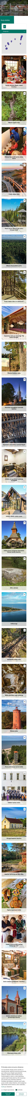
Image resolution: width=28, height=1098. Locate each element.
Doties (6, 84)
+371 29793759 (8, 546)
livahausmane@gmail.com (11, 687)
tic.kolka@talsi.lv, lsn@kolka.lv (12, 508)
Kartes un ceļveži (6, 14)
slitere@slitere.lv (9, 723)
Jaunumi (6, 6)
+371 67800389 (8, 117)
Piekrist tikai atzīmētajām (21, 1094)
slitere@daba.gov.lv (9, 115)
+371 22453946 (8, 689)
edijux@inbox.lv (8, 437)
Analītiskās (20, 1090)
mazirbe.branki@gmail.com (11, 79)
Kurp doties (21, 6)
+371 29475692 (8, 940)
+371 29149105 (8, 618)
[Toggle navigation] (25, 2)
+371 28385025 (8, 725)
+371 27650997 (8, 439)
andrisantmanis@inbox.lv (11, 329)
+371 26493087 (8, 332)
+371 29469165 (8, 81)
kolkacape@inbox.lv (9, 616)
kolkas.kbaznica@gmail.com (11, 544)
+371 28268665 (8, 904)
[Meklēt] (4, 26)
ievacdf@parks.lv (9, 795)
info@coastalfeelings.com (11, 938)
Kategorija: (6, 31)
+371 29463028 (8, 403)
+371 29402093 (8, 511)
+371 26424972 (8, 153)
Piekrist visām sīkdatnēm (8, 1094)
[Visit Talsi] (4, 2)
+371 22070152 (8, 1012)
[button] (6, 49)
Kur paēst (6, 10)
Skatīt (2, 1086)
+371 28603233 (8, 797)
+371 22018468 (8, 833)
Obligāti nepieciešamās (8, 1090)
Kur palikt (20, 10)
